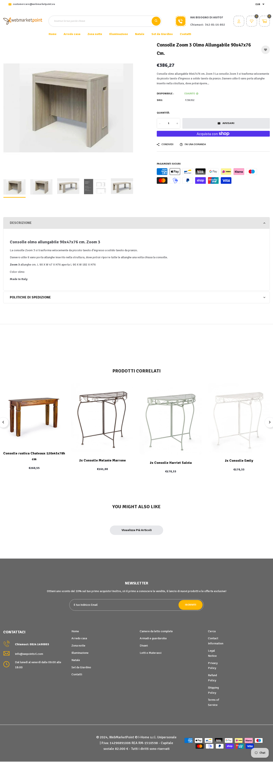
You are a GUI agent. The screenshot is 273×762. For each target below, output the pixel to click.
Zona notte (78, 645)
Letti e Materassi (150, 653)
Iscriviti (190, 604)
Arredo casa (79, 638)
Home (53, 34)
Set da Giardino (81, 667)
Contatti (185, 34)
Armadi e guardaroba (153, 638)
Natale (75, 660)
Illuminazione (80, 653)
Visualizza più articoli (137, 530)
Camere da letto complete (156, 631)
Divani (144, 645)
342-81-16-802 (215, 24)
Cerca (212, 631)
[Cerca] (156, 21)
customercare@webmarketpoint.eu (34, 4)
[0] (251, 21)
